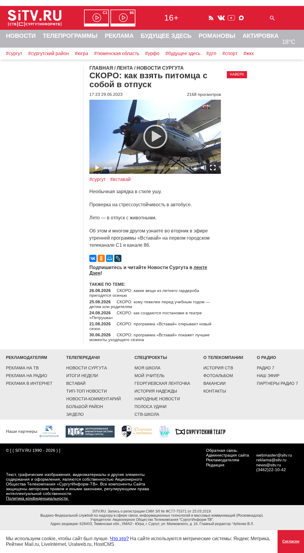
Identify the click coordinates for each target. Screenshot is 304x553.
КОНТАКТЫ (214, 391)
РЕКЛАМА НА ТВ (22, 367)
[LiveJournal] (117, 258)
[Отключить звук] (203, 167)
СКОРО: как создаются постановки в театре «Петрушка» (145, 315)
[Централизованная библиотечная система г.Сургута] (93, 431)
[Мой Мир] (109, 258)
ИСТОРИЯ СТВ (218, 367)
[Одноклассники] (101, 258)
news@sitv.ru (268, 465)
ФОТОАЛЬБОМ (218, 375)
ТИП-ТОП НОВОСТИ (86, 391)
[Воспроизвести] (155, 137)
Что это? (119, 538)
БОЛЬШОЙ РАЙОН (84, 406)
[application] (155, 137)
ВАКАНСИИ (214, 383)
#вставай (120, 179)
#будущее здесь (182, 53)
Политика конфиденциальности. (37, 498)
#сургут (14, 53)
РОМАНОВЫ (217, 36)
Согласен (290, 541)
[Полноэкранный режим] (213, 167)
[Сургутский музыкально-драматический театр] (203, 431)
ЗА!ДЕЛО (75, 414)
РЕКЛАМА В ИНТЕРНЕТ (29, 383)
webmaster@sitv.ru (274, 455)
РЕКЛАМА (119, 36)
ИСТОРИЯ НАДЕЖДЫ (155, 391)
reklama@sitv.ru (271, 459)
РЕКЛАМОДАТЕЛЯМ (26, 357)
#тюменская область (116, 53)
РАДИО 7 (265, 367)
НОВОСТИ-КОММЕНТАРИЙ (93, 398)
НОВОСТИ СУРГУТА (86, 367)
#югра (81, 53)
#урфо (152, 53)
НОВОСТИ (21, 36)
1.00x (185, 168)
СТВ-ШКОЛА (146, 414)
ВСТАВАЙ (76, 383)
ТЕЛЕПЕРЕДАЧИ (83, 357)
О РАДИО (266, 357)
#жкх (248, 53)
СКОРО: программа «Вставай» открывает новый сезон (150, 326)
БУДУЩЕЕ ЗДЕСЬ (166, 36)
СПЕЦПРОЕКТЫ (150, 357)
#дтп (211, 53)
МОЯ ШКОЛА (147, 367)
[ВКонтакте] (92, 258)
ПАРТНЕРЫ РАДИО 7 (277, 383)
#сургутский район (48, 53)
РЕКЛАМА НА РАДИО (26, 375)
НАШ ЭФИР (268, 375)
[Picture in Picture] (194, 167)
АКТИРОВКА (260, 36)
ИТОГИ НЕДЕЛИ (82, 375)
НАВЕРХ (237, 74)
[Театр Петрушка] (167, 431)
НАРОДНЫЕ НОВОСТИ (157, 398)
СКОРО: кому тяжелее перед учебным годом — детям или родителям (149, 304)
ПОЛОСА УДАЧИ (150, 406)
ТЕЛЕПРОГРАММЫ (70, 36)
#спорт (230, 53)
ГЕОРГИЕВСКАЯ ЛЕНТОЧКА (162, 383)
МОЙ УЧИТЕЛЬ (149, 375)
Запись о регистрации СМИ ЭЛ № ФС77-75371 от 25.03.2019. (160, 511)
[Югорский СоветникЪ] (140, 431)
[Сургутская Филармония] (51, 431)
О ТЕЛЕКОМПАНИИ (223, 357)
